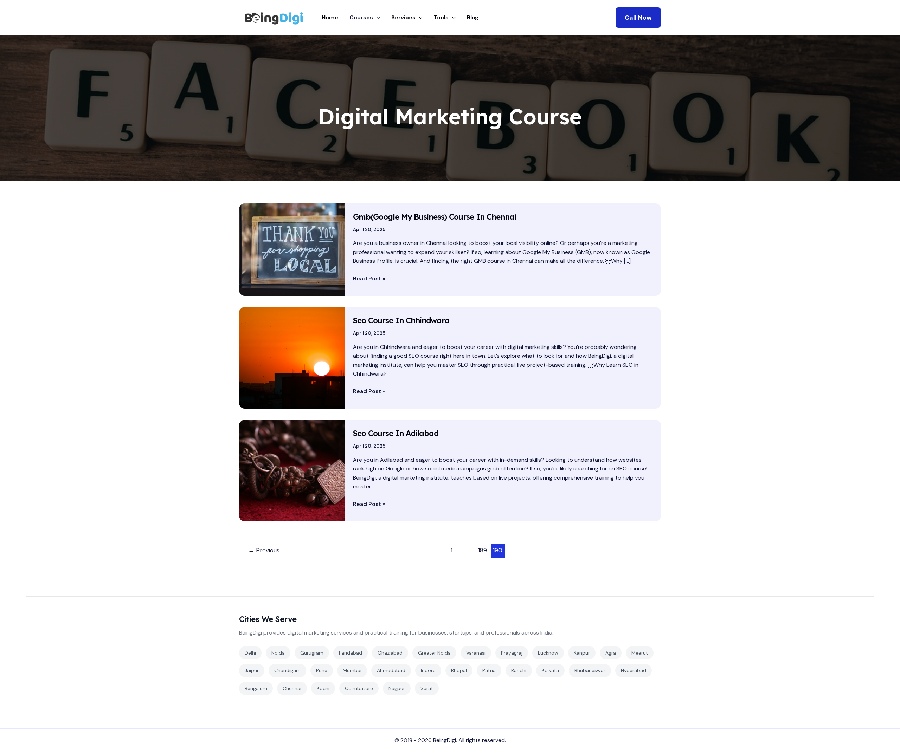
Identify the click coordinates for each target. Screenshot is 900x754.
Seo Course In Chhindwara (401, 320)
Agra (610, 653)
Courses (361, 17)
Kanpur (582, 653)
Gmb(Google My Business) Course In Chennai (434, 217)
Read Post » (369, 278)
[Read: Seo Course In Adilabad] (292, 470)
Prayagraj (511, 653)
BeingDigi (444, 740)
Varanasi (476, 653)
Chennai (292, 688)
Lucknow (548, 653)
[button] (638, 17)
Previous (263, 550)
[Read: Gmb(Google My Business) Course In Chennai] (292, 249)
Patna (489, 670)
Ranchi (518, 670)
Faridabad (350, 653)
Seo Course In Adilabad (395, 433)
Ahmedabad (391, 670)
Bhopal (459, 670)
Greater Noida (434, 653)
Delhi (250, 653)
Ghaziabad (390, 653)
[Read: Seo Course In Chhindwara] (292, 357)
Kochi (323, 688)
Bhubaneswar (589, 670)
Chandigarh (287, 670)
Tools (441, 17)
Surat (426, 688)
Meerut (639, 653)
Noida (278, 653)
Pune (321, 670)
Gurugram (311, 653)
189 (482, 550)
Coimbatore (359, 688)
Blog (472, 17)
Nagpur (396, 688)
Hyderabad (633, 670)
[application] (376, 17)
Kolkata (550, 670)
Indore (428, 670)
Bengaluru (256, 688)
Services (403, 17)
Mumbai (352, 670)
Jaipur (252, 670)
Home (330, 17)
